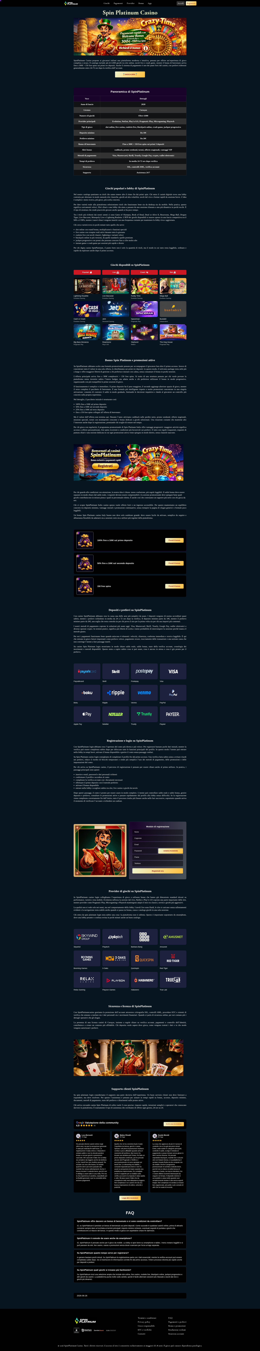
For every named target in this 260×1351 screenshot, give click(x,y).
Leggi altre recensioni (130, 1198)
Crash (142, 272)
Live (114, 272)
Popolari (85, 272)
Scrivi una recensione (174, 1124)
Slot (171, 272)
